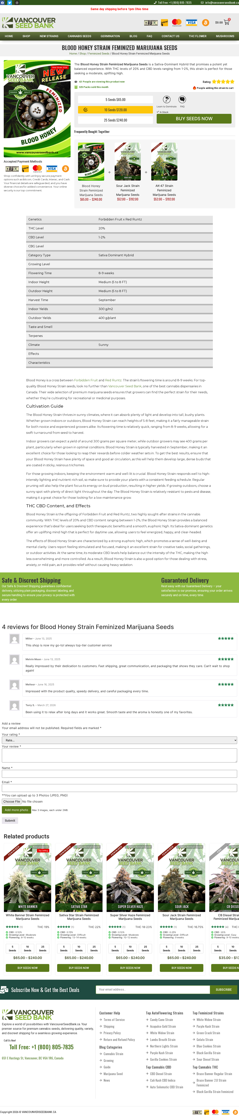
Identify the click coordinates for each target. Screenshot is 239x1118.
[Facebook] (2, 2)
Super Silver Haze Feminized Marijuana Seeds (130, 917)
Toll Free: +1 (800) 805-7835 (41, 1047)
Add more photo (16, 810)
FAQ (149, 36)
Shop (26, 36)
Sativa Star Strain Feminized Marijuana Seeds (79, 917)
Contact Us (170, 36)
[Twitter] (9, 2)
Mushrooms (225, 36)
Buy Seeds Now (194, 118)
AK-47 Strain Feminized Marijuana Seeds (164, 190)
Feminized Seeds (99, 53)
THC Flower (198, 36)
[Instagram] (17, 2)
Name (7, 767)
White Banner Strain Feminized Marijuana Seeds (27, 917)
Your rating (11, 734)
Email (7, 782)
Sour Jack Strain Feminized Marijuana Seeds (127, 190)
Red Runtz (113, 380)
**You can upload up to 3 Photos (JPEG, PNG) (35, 795)
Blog (133, 36)
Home (9, 36)
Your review (11, 746)
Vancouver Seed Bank (125, 386)
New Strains (49, 36)
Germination (110, 36)
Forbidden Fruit (85, 380)
